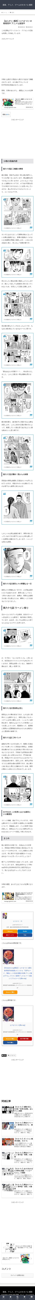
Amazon (10, 931)
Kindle (25, 931)
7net (25, 935)
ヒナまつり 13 (17, 921)
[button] (31, 654)
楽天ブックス (10, 935)
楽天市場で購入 (24, 1038)
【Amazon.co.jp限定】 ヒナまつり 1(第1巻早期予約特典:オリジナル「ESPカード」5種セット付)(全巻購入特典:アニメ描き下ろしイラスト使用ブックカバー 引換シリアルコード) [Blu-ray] (17, 973)
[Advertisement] (17, 57)
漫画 (5, 1055)
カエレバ (20, 983)
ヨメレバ (20, 924)
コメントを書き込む (17, 1275)
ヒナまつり (12, 1055)
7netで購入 (10, 1042)
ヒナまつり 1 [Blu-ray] (17, 1025)
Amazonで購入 (10, 992)
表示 (7, 114)
